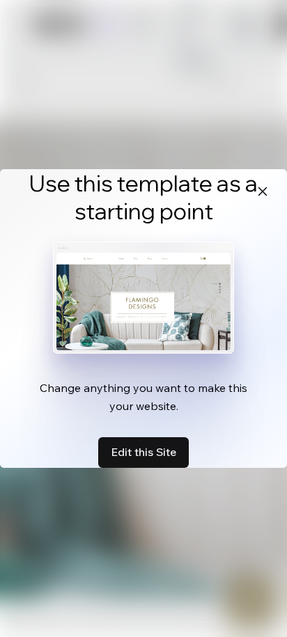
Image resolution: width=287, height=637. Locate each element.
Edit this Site (143, 452)
